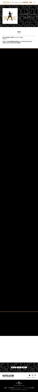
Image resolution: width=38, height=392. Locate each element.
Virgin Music (34, 377)
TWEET (14, 367)
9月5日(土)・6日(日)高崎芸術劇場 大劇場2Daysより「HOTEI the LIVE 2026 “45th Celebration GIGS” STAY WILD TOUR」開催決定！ (17, 42)
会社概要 (5, 387)
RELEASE (16, 2)
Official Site (29, 377)
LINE (25, 367)
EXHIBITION (23, 2)
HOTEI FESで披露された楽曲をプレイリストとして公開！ (12, 37)
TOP (10, 2)
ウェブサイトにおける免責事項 (28, 387)
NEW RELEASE (26, 2)
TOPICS (13, 2)
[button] (1, 16)
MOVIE (19, 2)
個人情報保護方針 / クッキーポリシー (15, 387)
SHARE (19, 367)
